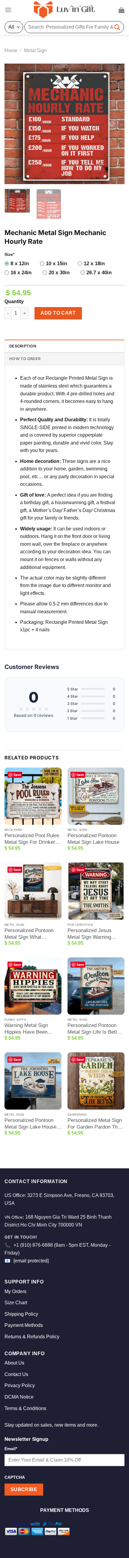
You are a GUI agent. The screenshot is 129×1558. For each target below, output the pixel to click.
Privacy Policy (19, 1385)
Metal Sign (35, 50)
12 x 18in (94, 263)
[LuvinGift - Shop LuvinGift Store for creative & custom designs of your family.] (64, 10)
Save (17, 774)
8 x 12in (19, 263)
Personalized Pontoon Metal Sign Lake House (93, 839)
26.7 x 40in (99, 272)
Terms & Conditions (25, 1408)
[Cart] (121, 10)
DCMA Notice (19, 1396)
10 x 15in (56, 263)
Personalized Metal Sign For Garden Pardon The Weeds (95, 1123)
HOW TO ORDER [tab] (24, 359)
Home (10, 50)
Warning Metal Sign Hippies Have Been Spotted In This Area (27, 1028)
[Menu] (8, 9)
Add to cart (58, 313)
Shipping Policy (21, 1314)
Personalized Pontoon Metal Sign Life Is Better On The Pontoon (95, 1028)
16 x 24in (21, 272)
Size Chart (15, 1302)
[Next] (114, 124)
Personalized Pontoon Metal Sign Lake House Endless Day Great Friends (30, 1123)
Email (10, 1448)
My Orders (15, 1291)
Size (9, 254)
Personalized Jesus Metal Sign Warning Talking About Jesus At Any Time (93, 934)
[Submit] (117, 27)
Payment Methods (23, 1325)
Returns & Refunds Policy (31, 1336)
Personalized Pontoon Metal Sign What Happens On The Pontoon (28, 934)
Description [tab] (22, 346)
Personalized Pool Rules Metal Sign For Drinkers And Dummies (31, 839)
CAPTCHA (14, 1477)
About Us (14, 1362)
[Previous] (14, 124)
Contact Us (16, 1374)
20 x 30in (59, 272)
